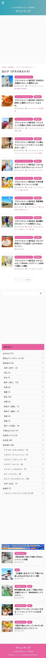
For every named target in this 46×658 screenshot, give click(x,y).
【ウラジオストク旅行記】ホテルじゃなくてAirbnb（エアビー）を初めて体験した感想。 (29, 263)
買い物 (26, 190)
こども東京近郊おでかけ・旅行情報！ (23, 651)
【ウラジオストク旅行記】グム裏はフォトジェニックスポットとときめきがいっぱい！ (29, 145)
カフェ (41, 150)
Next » (28, 280)
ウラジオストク (33, 86)
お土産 (30, 187)
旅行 (40, 207)
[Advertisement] (23, 39)
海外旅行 (24, 88)
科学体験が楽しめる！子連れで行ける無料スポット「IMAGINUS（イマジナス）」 (29, 592)
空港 (19, 131)
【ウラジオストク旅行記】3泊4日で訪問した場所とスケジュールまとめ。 (29, 103)
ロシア (41, 86)
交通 (16, 131)
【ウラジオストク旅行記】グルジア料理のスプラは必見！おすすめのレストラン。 (29, 243)
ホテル (41, 269)
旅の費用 (17, 88)
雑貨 (40, 153)
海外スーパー (24, 229)
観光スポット (24, 210)
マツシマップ (23, 11)
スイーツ (17, 153)
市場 (21, 190)
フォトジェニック (27, 153)
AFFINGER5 (33, 655)
